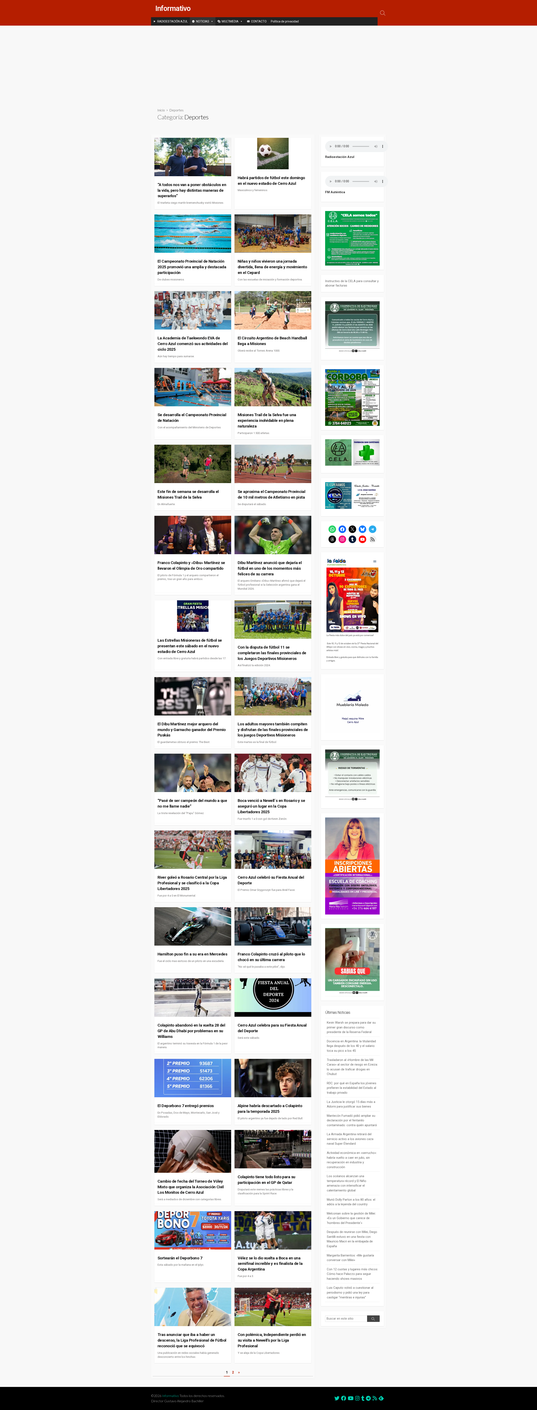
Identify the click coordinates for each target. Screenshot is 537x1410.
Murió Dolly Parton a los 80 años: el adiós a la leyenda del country (351, 1202)
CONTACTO (259, 21)
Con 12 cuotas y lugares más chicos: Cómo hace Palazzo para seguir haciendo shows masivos (352, 1274)
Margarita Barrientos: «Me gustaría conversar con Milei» (350, 1258)
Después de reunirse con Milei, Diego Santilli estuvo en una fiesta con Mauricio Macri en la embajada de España (352, 1239)
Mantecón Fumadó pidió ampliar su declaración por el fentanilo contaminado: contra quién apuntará (352, 1120)
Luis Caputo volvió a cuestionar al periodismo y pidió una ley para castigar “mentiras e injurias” (350, 1292)
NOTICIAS (202, 21)
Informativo (170, 1396)
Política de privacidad (285, 21)
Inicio (161, 110)
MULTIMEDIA (230, 21)
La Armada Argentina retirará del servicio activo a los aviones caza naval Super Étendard (350, 1138)
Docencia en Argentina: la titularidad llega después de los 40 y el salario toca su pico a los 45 (351, 1046)
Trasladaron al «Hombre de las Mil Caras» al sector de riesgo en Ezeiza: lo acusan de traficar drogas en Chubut (352, 1067)
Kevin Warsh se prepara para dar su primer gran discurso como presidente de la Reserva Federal (351, 1027)
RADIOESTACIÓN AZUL (172, 21)
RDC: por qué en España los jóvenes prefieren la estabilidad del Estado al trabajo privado (351, 1088)
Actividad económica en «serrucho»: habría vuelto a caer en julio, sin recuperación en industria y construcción (352, 1160)
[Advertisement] (268, 63)
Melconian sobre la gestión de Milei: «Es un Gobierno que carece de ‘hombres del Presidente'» (351, 1218)
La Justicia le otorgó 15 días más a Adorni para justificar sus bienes (351, 1104)
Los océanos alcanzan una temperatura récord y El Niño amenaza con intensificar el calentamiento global (346, 1183)
